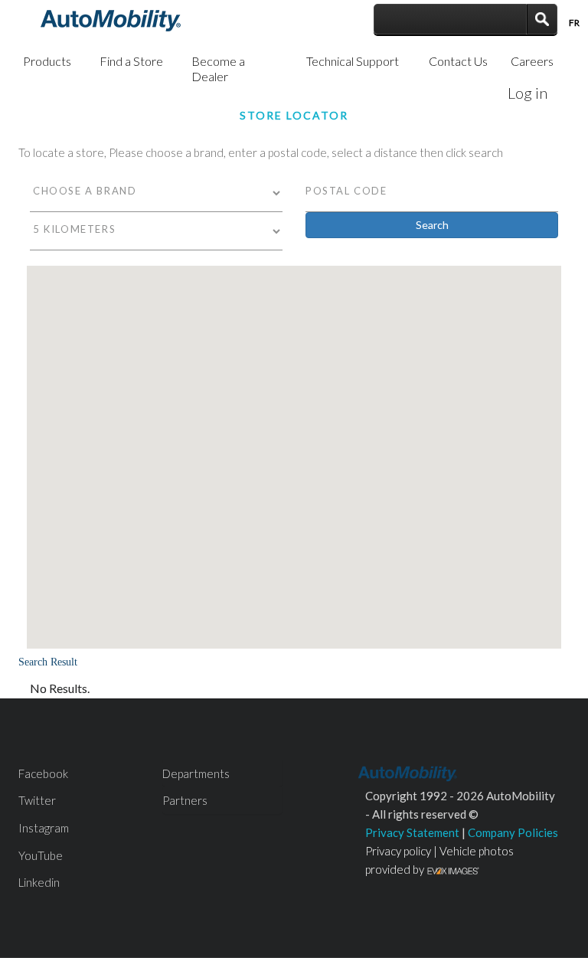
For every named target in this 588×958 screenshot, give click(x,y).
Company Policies (513, 832)
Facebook (43, 773)
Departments (196, 773)
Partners (184, 800)
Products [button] (47, 61)
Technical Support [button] (352, 61)
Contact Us (458, 61)
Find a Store (131, 61)
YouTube (40, 855)
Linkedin (39, 882)
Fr (574, 22)
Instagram (43, 828)
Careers (532, 61)
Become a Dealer (218, 68)
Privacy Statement (412, 832)
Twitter (37, 800)
